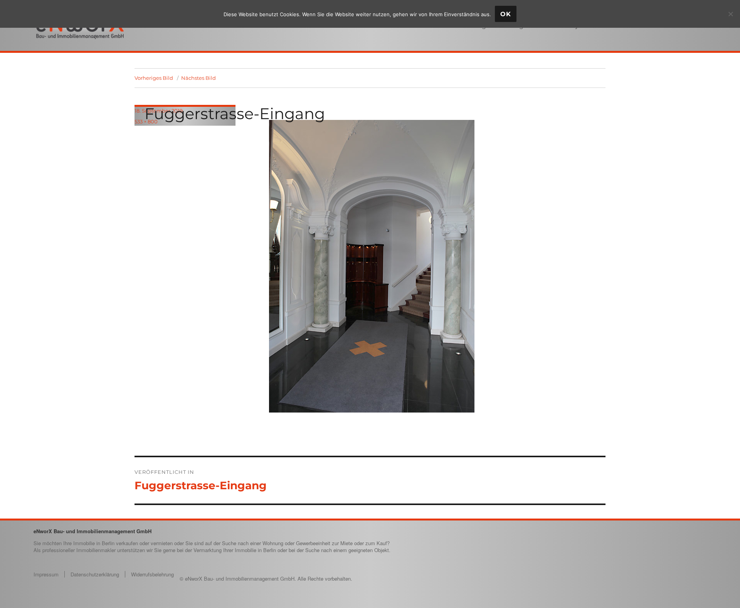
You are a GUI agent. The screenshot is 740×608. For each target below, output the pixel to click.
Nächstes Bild (198, 78)
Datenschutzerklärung (95, 574)
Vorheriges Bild (154, 78)
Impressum (46, 574)
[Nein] (730, 14)
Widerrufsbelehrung (152, 574)
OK (505, 14)
